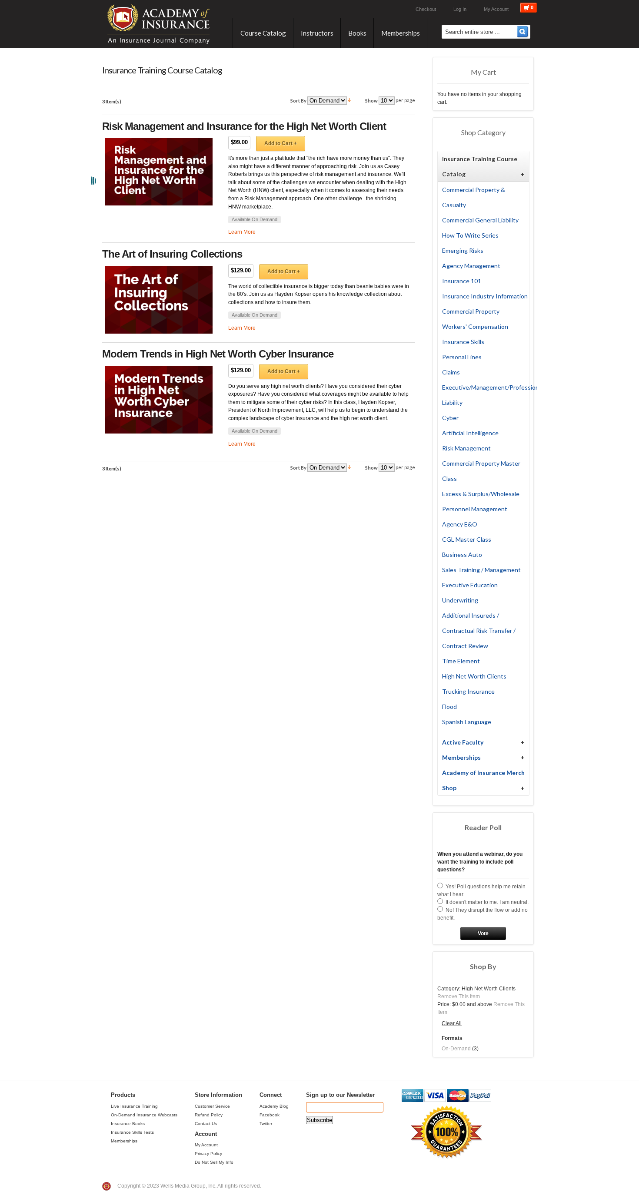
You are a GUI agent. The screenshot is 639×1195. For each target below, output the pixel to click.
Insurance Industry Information (485, 296)
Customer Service (212, 1106)
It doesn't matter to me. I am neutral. (487, 902)
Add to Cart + (280, 143)
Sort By (298, 100)
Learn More (242, 232)
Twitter (266, 1123)
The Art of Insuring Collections (172, 254)
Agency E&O (459, 524)
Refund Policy (209, 1114)
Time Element (461, 661)
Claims (451, 372)
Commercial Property (470, 311)
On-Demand (456, 1049)
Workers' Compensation (475, 326)
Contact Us (206, 1123)
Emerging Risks (462, 250)
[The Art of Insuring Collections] (158, 300)
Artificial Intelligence (470, 433)
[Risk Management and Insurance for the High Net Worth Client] (158, 171)
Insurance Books (128, 1123)
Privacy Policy (208, 1153)
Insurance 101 (461, 281)
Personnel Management (474, 509)
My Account (496, 9)
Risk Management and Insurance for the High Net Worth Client (244, 126)
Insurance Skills (463, 341)
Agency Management (471, 265)
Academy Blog (274, 1106)
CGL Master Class (466, 539)
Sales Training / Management (481, 569)
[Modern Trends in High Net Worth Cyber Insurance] (158, 400)
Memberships (124, 1141)
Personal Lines (462, 357)
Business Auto (462, 554)
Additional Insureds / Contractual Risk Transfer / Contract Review (479, 630)
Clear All (452, 1023)
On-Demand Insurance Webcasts (144, 1114)
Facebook (270, 1114)
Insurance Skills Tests (132, 1132)
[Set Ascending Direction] (349, 100)
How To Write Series (470, 235)
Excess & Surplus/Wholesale (480, 493)
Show (371, 100)
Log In (459, 9)
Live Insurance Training (134, 1106)
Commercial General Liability (480, 220)
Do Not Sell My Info (214, 1162)
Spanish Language (466, 721)
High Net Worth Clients (474, 676)
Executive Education (470, 585)
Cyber (450, 417)
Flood (449, 706)
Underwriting (460, 600)
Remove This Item (458, 996)
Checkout (426, 9)
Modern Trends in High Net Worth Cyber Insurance (217, 354)
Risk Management (466, 448)
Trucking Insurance (468, 691)
